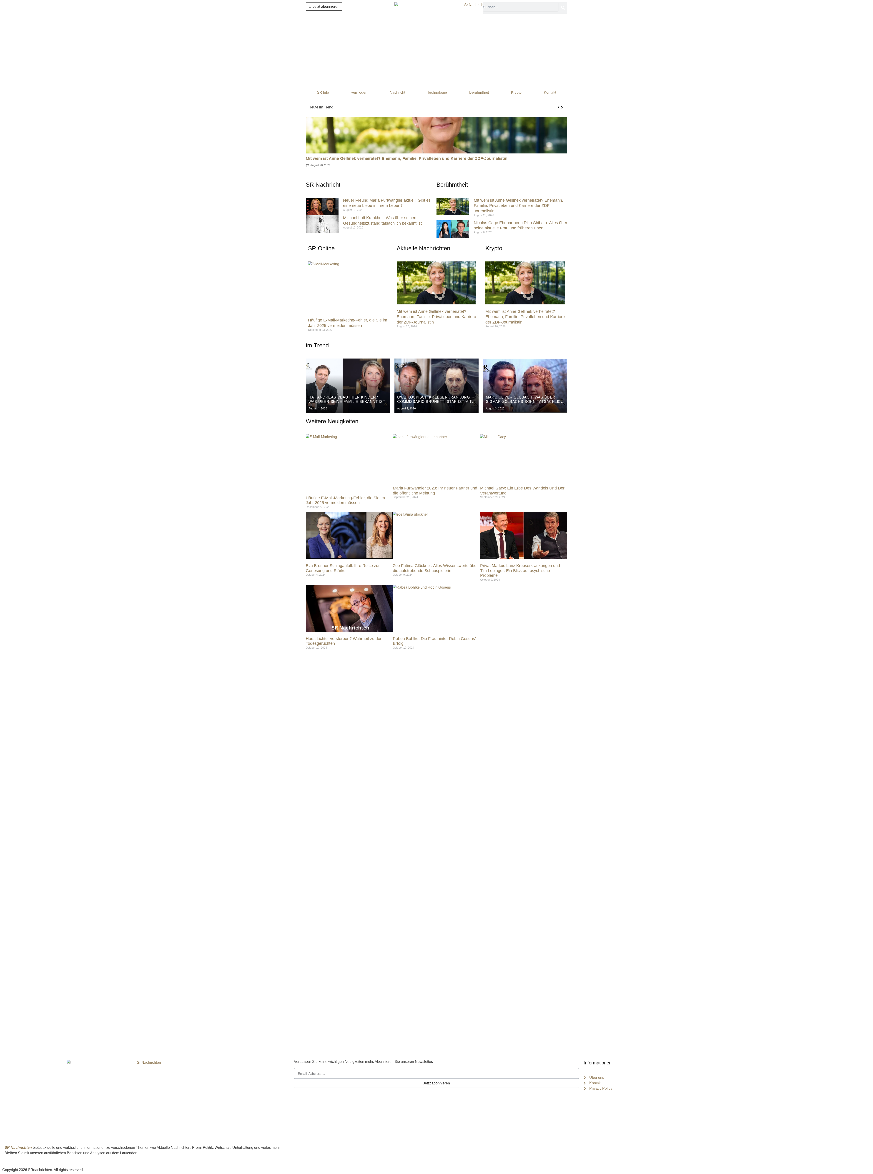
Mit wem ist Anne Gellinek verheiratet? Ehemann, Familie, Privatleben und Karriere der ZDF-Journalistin (422, 107)
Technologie (437, 92)
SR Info (323, 92)
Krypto (516, 92)
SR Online (321, 248)
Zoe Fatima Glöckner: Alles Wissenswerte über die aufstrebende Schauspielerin (435, 568)
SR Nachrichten (18, 1147)
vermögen (359, 92)
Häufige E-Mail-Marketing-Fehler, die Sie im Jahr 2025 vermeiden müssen (345, 500)
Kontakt (550, 92)
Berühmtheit (479, 92)
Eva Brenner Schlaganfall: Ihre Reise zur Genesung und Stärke (343, 568)
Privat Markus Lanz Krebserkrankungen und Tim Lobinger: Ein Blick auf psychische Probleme (520, 570)
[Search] (562, 8)
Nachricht (397, 92)
